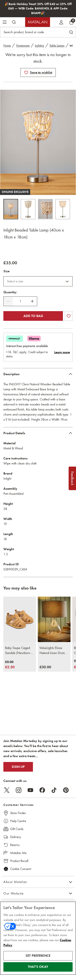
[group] (10, 665)
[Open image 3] (45, 209)
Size (6, 271)
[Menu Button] (4, 22)
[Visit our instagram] (18, 790)
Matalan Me (18, 853)
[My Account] (61, 22)
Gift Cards (16, 829)
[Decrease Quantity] (8, 301)
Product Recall (19, 861)
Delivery (15, 837)
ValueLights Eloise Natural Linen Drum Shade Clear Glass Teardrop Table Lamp (53, 650)
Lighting (39, 45)
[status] (20, 301)
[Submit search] (14, 22)
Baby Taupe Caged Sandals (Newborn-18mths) (18, 650)
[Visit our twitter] (6, 790)
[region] (38, 938)
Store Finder (18, 813)
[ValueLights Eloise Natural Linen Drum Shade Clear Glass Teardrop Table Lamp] (54, 619)
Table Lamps (56, 45)
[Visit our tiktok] (54, 790)
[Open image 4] (62, 209)
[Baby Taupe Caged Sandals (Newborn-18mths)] (19, 619)
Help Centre (18, 821)
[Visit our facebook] (42, 790)
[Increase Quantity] (32, 301)
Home (7, 45)
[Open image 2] (28, 209)
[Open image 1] (10, 209)
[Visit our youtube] (30, 790)
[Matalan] (37, 22)
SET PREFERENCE (38, 956)
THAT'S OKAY (38, 967)
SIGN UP (18, 767)
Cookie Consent (20, 869)
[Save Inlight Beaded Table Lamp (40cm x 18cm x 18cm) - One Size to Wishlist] (26, 72)
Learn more (62, 352)
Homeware (23, 45)
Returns (15, 845)
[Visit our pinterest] (65, 790)
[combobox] (38, 281)
